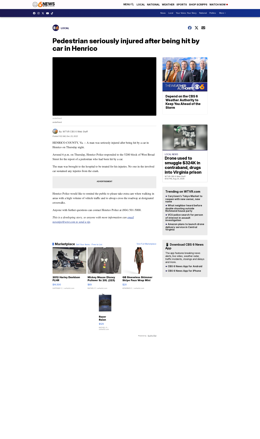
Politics (212, 13)
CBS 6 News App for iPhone (184, 271)
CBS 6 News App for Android (184, 266)
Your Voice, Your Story (186, 13)
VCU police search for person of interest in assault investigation (184, 218)
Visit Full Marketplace (146, 244)
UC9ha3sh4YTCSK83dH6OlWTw (48, 13)
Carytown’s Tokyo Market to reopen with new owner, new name (183, 199)
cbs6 (39, 13)
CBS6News (35, 13)
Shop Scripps (198, 4)
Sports (181, 4)
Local (141, 4)
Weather (168, 4)
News (163, 13)
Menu (127, 4)
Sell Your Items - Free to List (89, 245)
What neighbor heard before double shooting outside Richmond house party (183, 208)
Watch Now (217, 4)
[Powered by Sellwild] (152, 336)
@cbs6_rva (53, 13)
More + (222, 13)
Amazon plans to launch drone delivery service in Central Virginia (184, 227)
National (153, 4)
